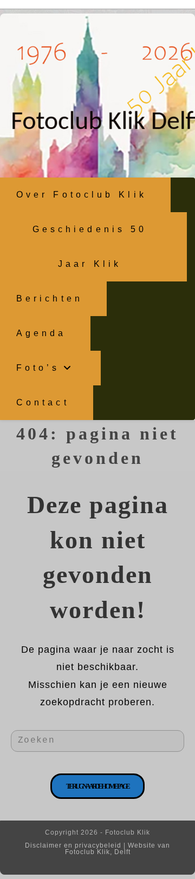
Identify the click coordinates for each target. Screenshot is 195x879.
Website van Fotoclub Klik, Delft (118, 849)
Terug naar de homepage (97, 786)
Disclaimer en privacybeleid (73, 845)
